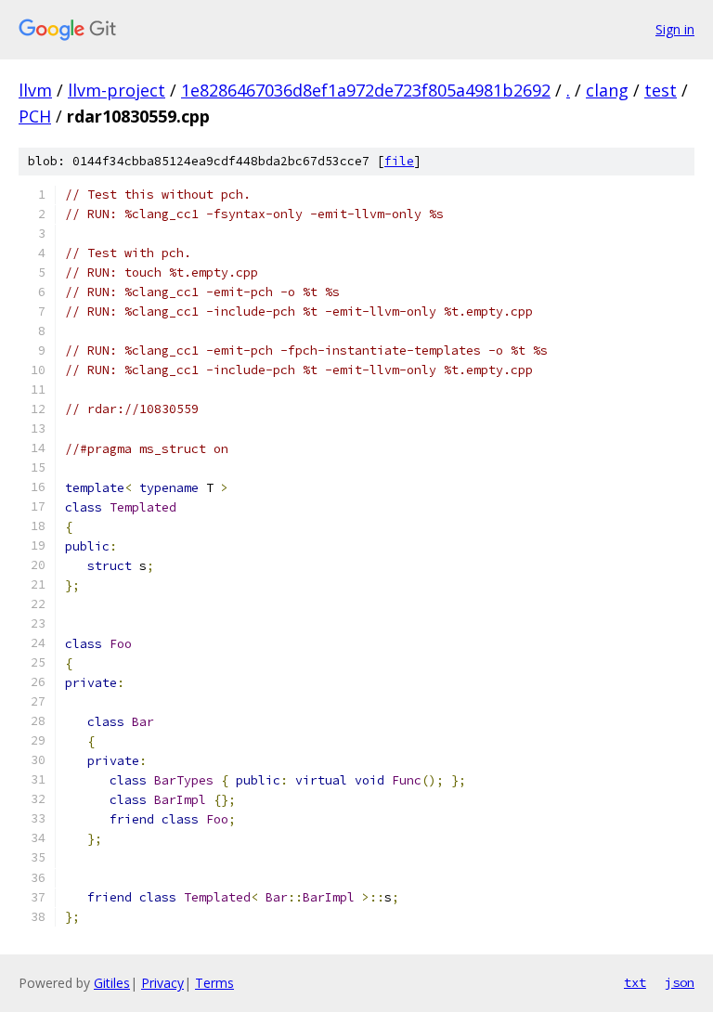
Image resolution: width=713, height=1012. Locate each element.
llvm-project (116, 90)
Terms (214, 983)
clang (607, 90)
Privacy (162, 983)
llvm (35, 90)
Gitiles (112, 983)
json (679, 982)
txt (635, 982)
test (660, 90)
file (399, 161)
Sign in (674, 29)
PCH (35, 116)
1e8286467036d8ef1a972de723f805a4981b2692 (366, 90)
